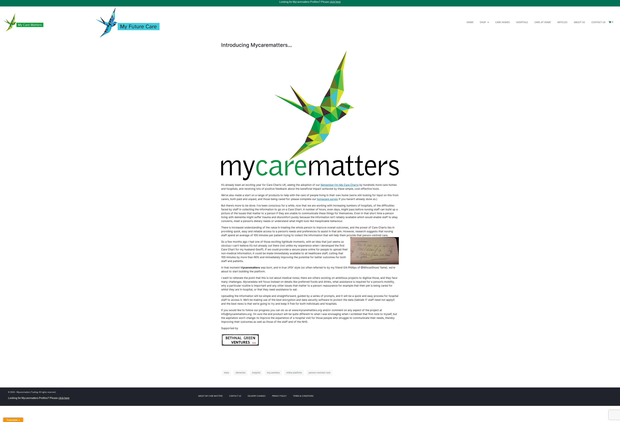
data (226, 372)
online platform (294, 372)
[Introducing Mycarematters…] (310, 115)
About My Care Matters (210, 396)
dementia (240, 372)
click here (335, 1)
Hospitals (522, 22)
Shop (483, 22)
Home (470, 22)
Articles (562, 22)
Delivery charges (257, 396)
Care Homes (502, 22)
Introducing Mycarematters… (256, 45)
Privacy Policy (279, 396)
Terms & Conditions (303, 396)
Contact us (598, 22)
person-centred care (319, 372)
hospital (256, 372)
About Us (579, 22)
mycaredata (273, 372)
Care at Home (542, 22)
